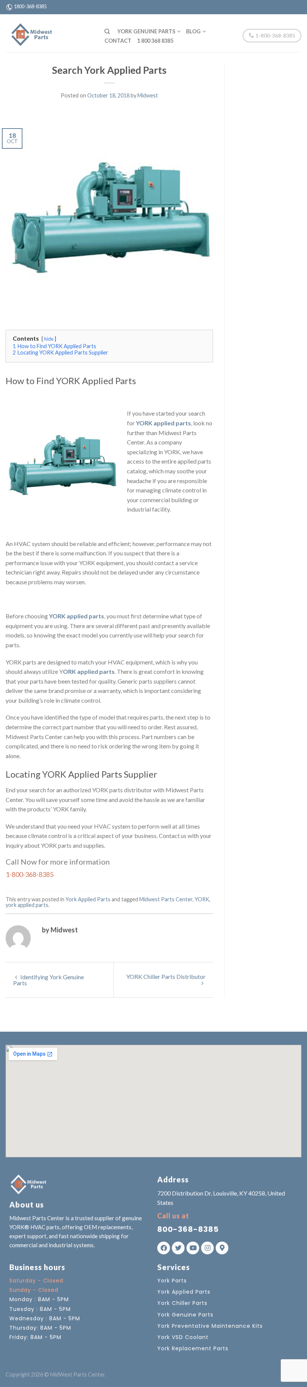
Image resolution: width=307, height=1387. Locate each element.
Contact (117, 40)
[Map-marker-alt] (222, 1248)
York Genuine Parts (146, 31)
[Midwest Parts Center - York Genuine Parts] (49, 33)
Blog (193, 31)
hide (49, 339)
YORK (202, 899)
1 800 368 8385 (155, 40)
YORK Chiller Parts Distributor (166, 976)
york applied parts (27, 905)
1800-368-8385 (30, 6)
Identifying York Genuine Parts (48, 979)
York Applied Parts (88, 899)
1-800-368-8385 (274, 35)
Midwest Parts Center (165, 899)
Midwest (147, 95)
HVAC (102, 826)
